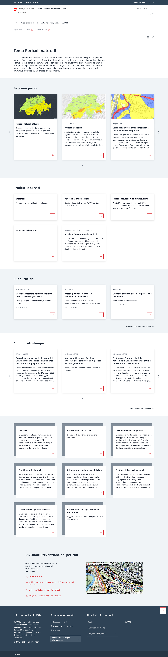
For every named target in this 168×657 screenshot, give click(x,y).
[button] (15, 23)
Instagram (57, 626)
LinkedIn (56, 630)
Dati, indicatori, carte (96, 633)
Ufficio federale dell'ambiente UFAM (52, 9)
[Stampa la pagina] (147, 37)
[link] (35, 440)
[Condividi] (153, 37)
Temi (90, 622)
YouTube (70, 626)
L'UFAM (128, 622)
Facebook (57, 622)
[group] (35, 127)
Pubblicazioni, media (96, 628)
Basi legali (17, 654)
